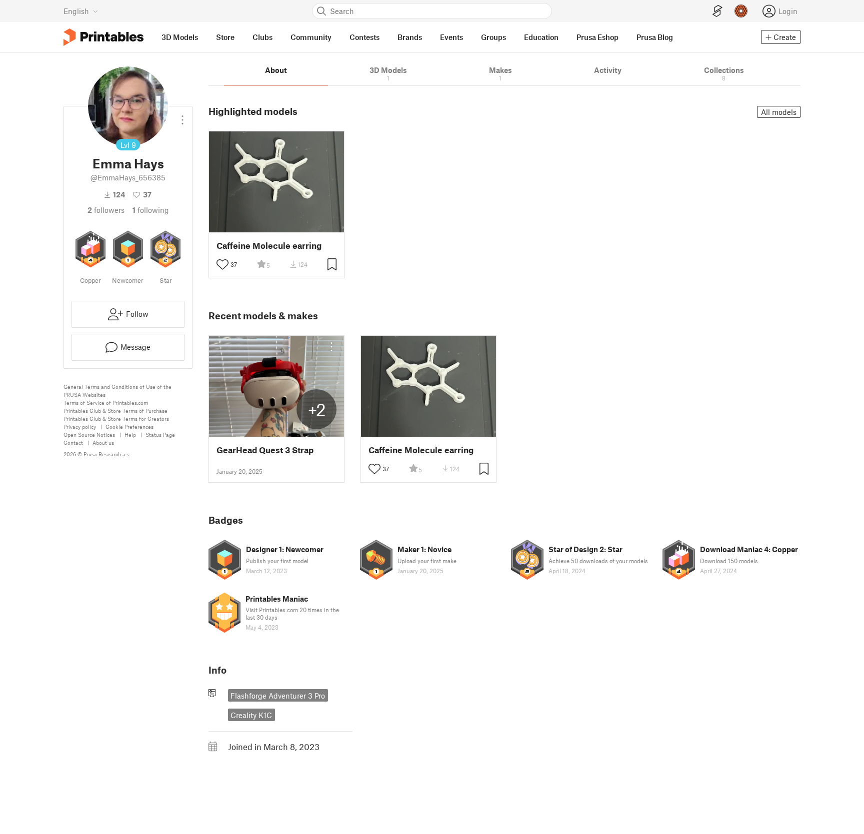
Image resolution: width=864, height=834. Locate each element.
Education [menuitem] (541, 36)
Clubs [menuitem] (262, 36)
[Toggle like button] (222, 264)
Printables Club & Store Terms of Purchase (116, 410)
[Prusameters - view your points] (741, 10)
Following (150, 209)
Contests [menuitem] (365, 36)
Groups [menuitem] (493, 36)
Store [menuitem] (225, 36)
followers (106, 209)
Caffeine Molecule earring (269, 245)
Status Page (160, 434)
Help (130, 434)
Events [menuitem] (451, 36)
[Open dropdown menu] (182, 116)
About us (103, 442)
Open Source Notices (89, 434)
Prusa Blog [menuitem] (654, 36)
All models (778, 111)
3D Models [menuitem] (180, 36)
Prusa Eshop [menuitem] (597, 36)
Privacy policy (80, 426)
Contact (73, 442)
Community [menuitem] (311, 36)
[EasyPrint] (717, 11)
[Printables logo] (104, 37)
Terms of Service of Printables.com (106, 402)
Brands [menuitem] (410, 36)
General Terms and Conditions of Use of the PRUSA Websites (118, 390)
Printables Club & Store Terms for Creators (116, 418)
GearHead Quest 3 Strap (265, 450)
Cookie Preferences (130, 426)
